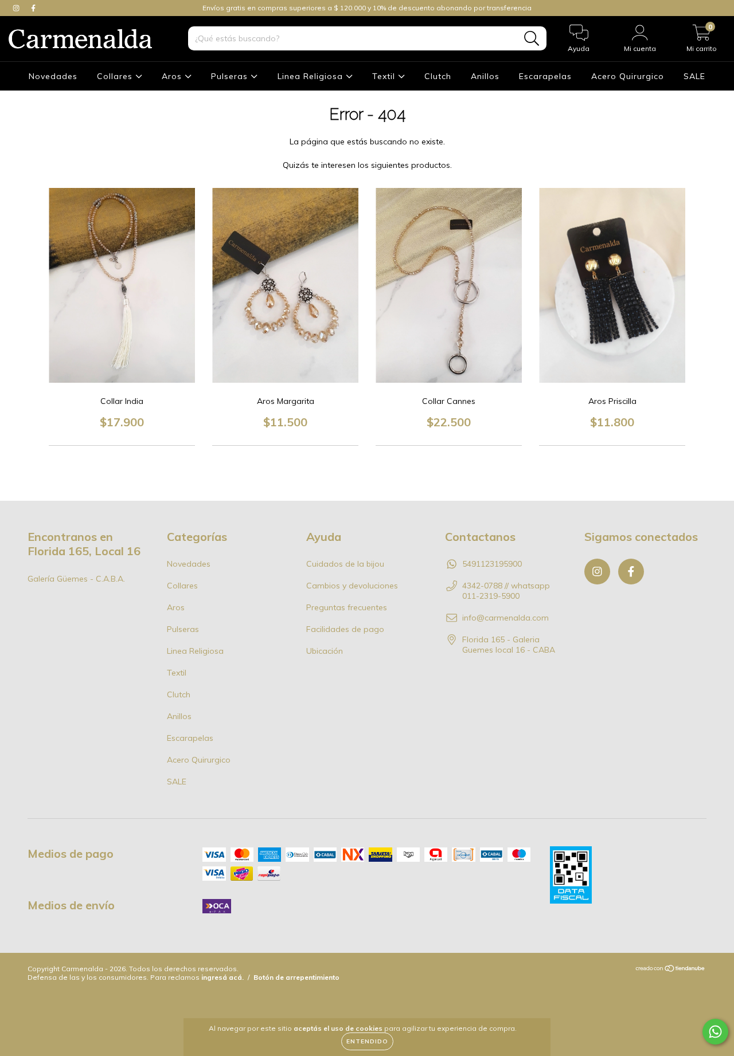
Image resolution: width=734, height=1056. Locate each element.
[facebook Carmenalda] (33, 8)
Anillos (485, 76)
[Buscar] (531, 38)
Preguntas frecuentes (346, 607)
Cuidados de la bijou (345, 564)
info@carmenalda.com (505, 618)
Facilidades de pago (345, 629)
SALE (694, 76)
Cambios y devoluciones (352, 585)
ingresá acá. (222, 977)
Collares (116, 76)
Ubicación (324, 651)
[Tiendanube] (670, 969)
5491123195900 (492, 564)
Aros (173, 76)
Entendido (367, 1041)
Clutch (437, 76)
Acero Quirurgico (627, 76)
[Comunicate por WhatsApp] (715, 1032)
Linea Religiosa (312, 76)
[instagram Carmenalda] (17, 8)
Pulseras (231, 76)
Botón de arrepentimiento (296, 977)
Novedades (53, 76)
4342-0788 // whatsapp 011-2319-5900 (506, 590)
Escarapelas (545, 76)
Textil (385, 76)
